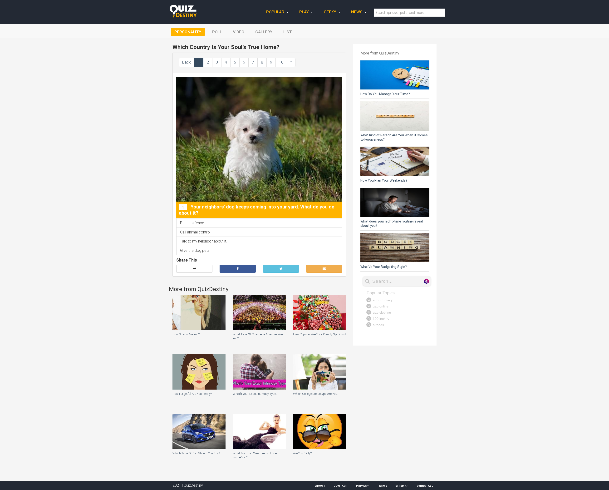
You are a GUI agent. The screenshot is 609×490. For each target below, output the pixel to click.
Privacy (362, 485)
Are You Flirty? (302, 453)
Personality (187, 32)
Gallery (263, 32)
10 (281, 62)
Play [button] (304, 12)
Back (186, 62)
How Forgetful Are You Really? (192, 394)
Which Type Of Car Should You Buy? (196, 453)
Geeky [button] (330, 12)
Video (238, 32)
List (287, 32)
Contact (341, 485)
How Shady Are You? (186, 334)
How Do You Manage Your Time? (385, 94)
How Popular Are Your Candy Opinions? (319, 334)
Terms (382, 485)
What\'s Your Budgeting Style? (383, 267)
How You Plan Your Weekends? (383, 180)
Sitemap (402, 485)
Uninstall (425, 485)
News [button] (357, 12)
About (320, 485)
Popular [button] (275, 12)
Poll (217, 32)
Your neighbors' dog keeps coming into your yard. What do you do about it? (256, 210)
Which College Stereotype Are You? (315, 394)
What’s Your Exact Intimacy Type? (255, 394)
